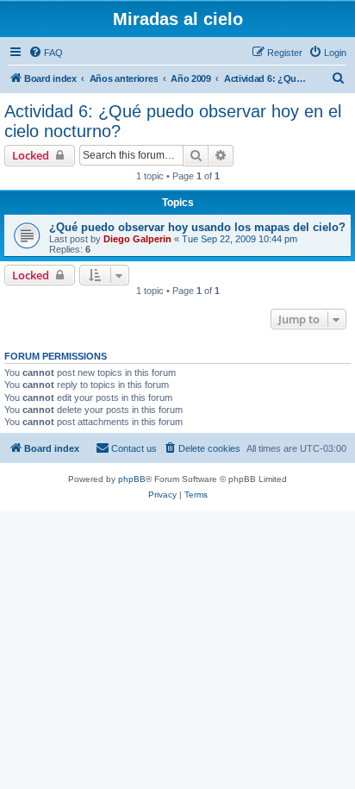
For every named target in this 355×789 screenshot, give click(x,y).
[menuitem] (45, 52)
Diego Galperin (137, 239)
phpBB (132, 479)
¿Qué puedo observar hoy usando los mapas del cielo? (197, 227)
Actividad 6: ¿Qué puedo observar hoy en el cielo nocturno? (172, 121)
